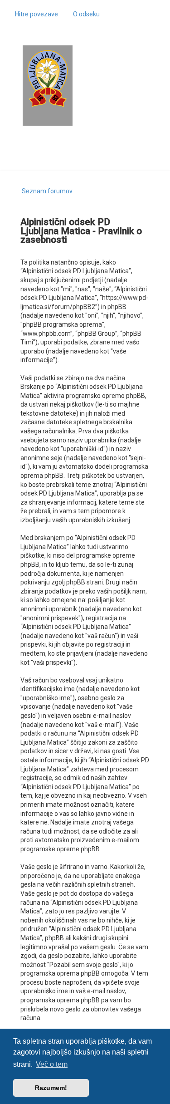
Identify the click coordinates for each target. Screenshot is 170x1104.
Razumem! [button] (51, 1087)
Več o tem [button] (52, 1064)
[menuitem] (82, 14)
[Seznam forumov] (47, 79)
